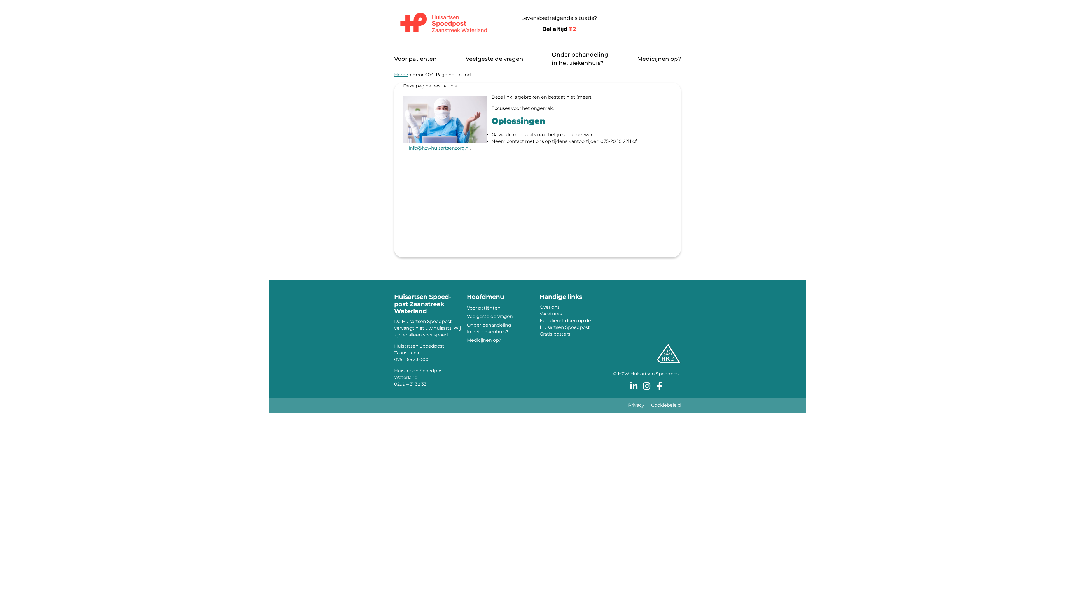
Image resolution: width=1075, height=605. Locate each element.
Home (401, 74)
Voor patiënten (415, 58)
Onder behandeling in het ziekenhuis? (580, 58)
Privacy (636, 405)
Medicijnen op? (659, 58)
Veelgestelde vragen (494, 58)
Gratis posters (555, 334)
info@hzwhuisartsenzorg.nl (439, 148)
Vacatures (551, 314)
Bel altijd (559, 29)
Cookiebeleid (666, 405)
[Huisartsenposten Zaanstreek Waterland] (443, 23)
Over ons (550, 307)
